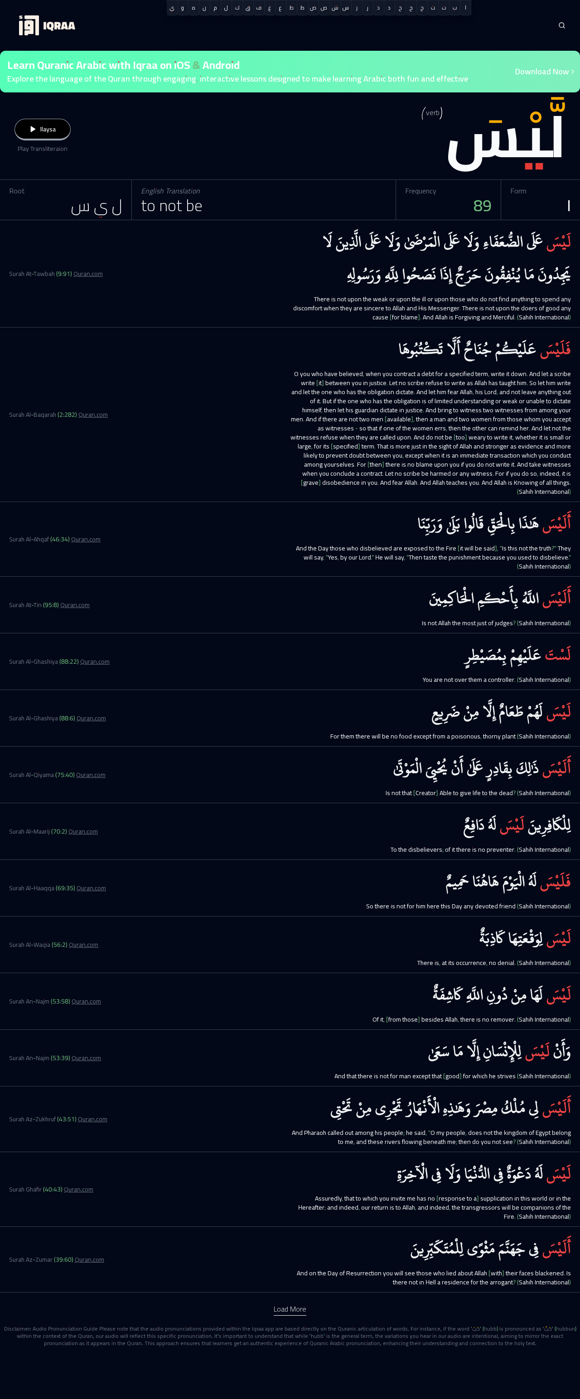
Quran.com (88, 274)
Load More (290, 1309)
